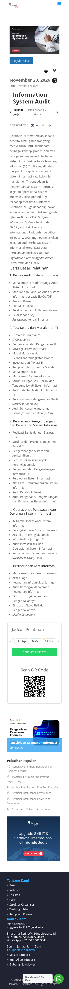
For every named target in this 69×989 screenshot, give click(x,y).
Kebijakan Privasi (20, 914)
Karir (12, 900)
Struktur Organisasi (22, 905)
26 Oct (35, 641)
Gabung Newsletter (22, 964)
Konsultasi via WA (35, 652)
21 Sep (22, 641)
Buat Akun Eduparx (22, 960)
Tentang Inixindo (20, 909)
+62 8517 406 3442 (34, 940)
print (46, 71)
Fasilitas (14, 895)
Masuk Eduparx (19, 955)
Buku (12, 885)
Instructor (16, 890)
